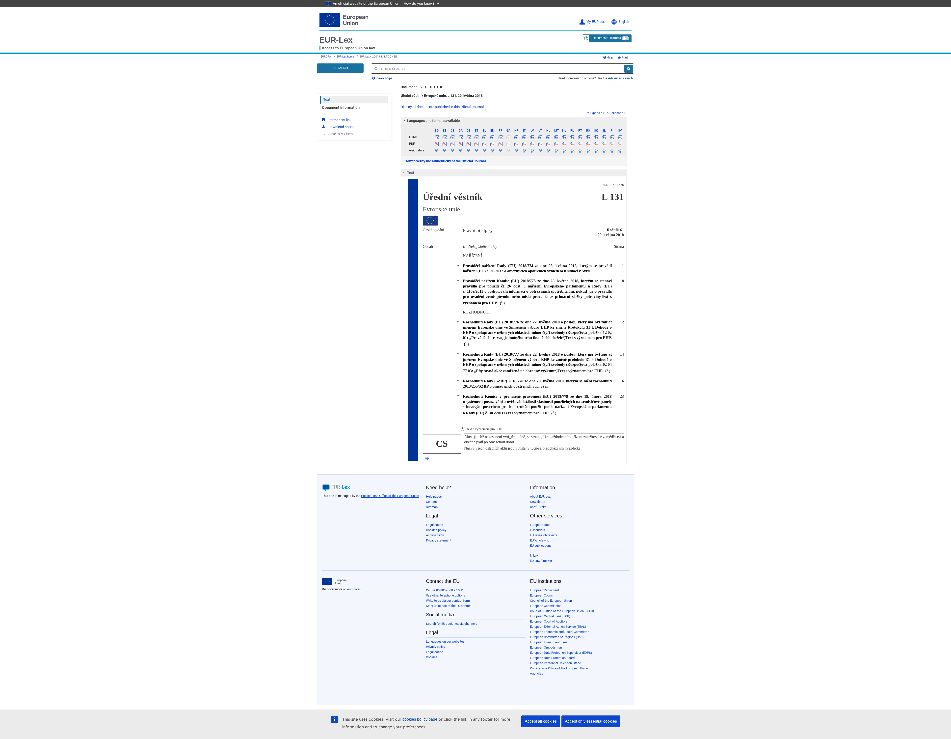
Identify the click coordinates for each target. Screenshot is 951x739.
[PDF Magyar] (548, 144)
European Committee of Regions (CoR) (557, 637)
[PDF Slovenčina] (596, 144)
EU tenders (537, 530)
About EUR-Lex (540, 496)
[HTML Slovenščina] (604, 137)
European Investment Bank (549, 642)
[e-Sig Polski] (572, 150)
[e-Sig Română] (588, 150)
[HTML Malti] (556, 137)
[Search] (628, 69)
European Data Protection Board (552, 658)
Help (610, 57)
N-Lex (534, 555)
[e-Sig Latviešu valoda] (532, 150)
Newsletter (537, 502)
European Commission (545, 606)
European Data (540, 525)
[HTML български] (437, 137)
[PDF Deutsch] (468, 144)
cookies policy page (419, 719)
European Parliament (544, 590)
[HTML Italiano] (524, 137)
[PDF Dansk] (460, 144)
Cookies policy (436, 530)
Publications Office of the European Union (390, 496)
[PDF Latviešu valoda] (532, 144)
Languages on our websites (445, 641)
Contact (431, 502)
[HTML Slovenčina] (596, 137)
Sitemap (432, 507)
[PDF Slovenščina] (604, 144)
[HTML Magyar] (548, 137)
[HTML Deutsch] (468, 137)
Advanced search (620, 78)
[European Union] (334, 581)
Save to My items (341, 134)
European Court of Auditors (548, 621)
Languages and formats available (433, 121)
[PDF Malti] (556, 144)
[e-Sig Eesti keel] (476, 150)
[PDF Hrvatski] (516, 144)
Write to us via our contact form (448, 600)
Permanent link (339, 120)
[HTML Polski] (572, 137)
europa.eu (354, 589)
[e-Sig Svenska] (620, 150)
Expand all (597, 113)
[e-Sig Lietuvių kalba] (540, 150)
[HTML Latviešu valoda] (532, 137)
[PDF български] (437, 144)
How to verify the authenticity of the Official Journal (445, 161)
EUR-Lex (336, 39)
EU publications (541, 545)
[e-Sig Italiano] (524, 150)
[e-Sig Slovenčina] (596, 150)
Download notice (341, 127)
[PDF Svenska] (620, 144)
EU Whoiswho (539, 540)
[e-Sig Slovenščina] (604, 150)
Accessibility (435, 535)
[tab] (514, 120)
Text (326, 99)
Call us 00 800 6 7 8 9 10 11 (445, 590)
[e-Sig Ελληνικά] (484, 150)
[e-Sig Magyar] (548, 150)
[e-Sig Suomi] (612, 150)
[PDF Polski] (572, 144)
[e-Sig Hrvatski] (516, 150)
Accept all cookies (541, 721)
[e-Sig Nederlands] (564, 150)
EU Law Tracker (541, 561)
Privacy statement (438, 540)
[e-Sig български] (437, 150)
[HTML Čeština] (452, 137)
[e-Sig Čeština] (452, 150)
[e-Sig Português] (580, 150)
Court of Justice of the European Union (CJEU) (562, 611)
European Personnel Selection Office (555, 663)
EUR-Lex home (345, 56)
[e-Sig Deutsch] (468, 150)
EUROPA (326, 56)
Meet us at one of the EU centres (449, 606)
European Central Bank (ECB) (550, 616)
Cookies (431, 657)
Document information (341, 107)
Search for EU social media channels (451, 623)
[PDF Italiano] (524, 144)
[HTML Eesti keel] (476, 137)
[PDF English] (492, 144)
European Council (542, 595)
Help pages (434, 496)
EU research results (543, 535)
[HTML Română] (588, 137)
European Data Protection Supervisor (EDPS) (561, 652)
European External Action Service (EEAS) (558, 626)
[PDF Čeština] (452, 144)
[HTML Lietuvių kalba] (540, 137)
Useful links (538, 507)
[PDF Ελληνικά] (484, 144)
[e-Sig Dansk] (460, 150)
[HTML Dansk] (460, 137)
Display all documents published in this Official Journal (442, 107)
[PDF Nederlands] (564, 144)
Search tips (384, 78)
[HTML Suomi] (612, 137)
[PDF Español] (445, 144)
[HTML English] (492, 137)
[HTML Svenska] (620, 137)
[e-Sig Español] (445, 150)
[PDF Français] (500, 144)
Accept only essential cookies (591, 721)
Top (426, 458)
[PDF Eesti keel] (476, 144)
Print (624, 57)
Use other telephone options (445, 595)
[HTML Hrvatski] (516, 137)
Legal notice (434, 525)
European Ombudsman (546, 647)
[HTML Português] (580, 137)
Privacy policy (435, 647)
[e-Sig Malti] (556, 150)
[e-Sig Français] (500, 150)
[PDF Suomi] (612, 144)
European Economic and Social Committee (559, 632)
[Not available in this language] (508, 137)
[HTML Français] (500, 137)
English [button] (623, 22)
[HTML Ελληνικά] (484, 137)
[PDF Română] (588, 144)
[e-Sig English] (492, 150)
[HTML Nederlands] (564, 137)
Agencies (536, 673)
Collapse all (617, 113)
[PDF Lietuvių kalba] (540, 144)
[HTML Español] (445, 137)
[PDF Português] (580, 144)
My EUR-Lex (595, 22)
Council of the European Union (551, 600)
